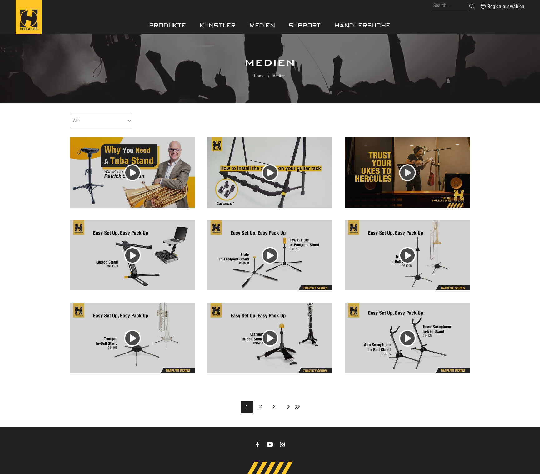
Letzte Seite (296, 407)
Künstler (218, 25)
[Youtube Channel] (270, 444)
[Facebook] (257, 444)
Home (259, 76)
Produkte (167, 25)
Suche (471, 6)
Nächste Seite (287, 407)
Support (305, 25)
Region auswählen (506, 7)
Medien (262, 25)
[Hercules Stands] (29, 17)
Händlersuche (363, 25)
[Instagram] (282, 444)
